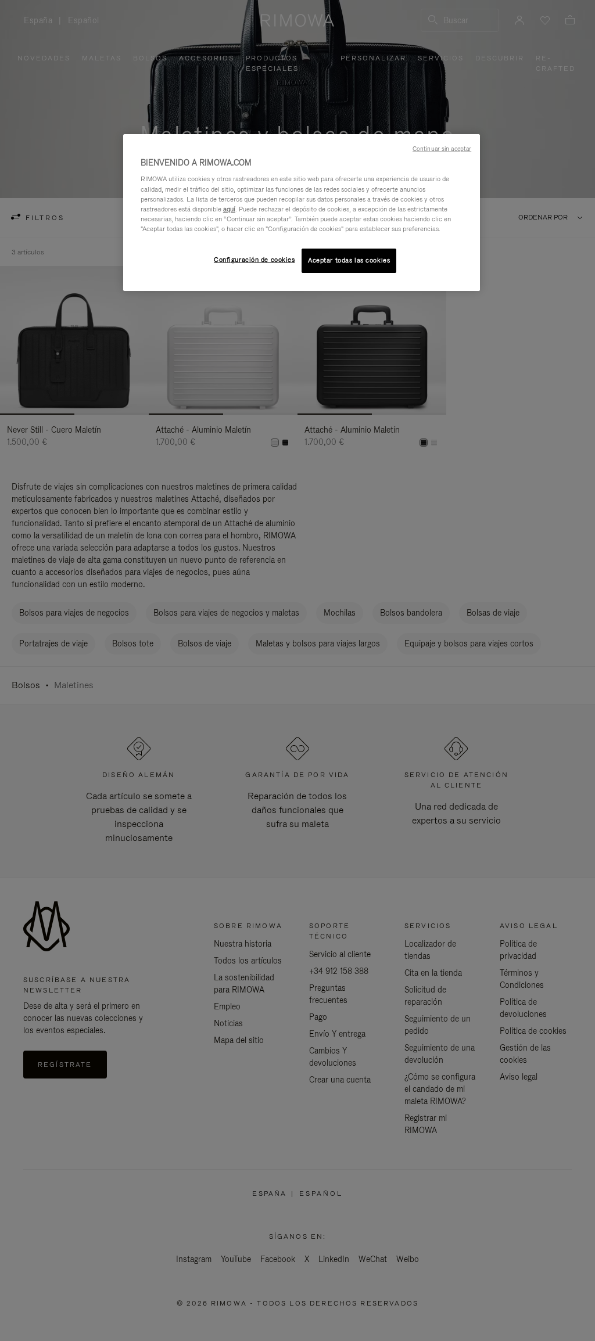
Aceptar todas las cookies (349, 260)
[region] (301, 212)
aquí (229, 209)
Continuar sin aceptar (442, 149)
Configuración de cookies (254, 259)
